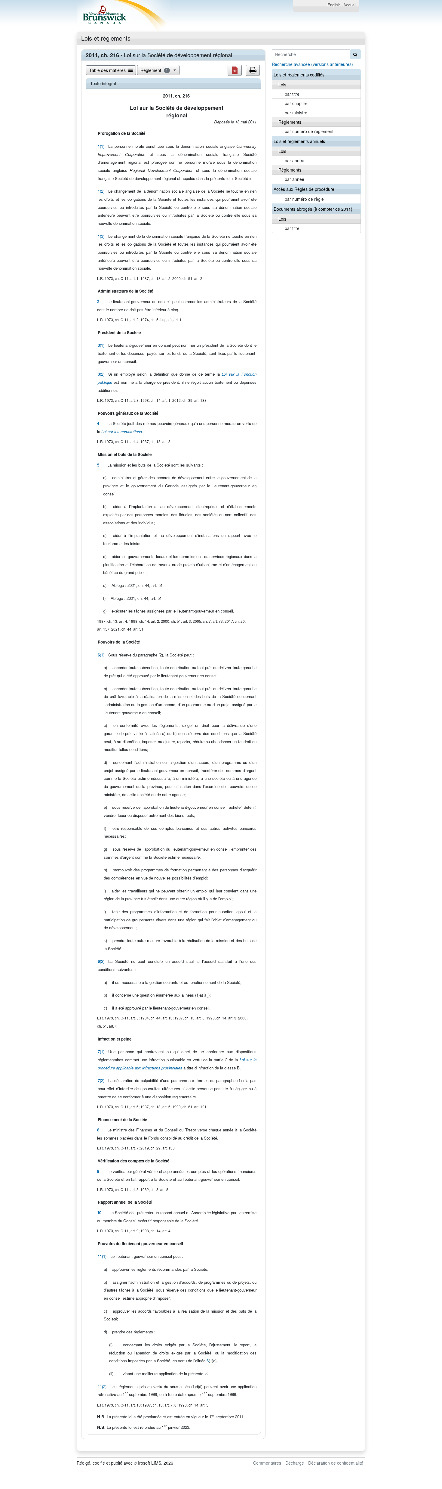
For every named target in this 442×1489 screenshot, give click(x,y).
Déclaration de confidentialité (335, 1463)
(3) (101, 236)
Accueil (349, 5)
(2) (101, 191)
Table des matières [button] (108, 70)
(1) (101, 146)
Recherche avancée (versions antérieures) (312, 64)
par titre (292, 94)
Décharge (294, 1463)
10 (99, 1212)
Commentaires (267, 1463)
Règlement (154, 70)
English (333, 5)
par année (294, 160)
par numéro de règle (304, 199)
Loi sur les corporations (121, 431)
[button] (235, 70)
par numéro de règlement (309, 131)
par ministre (296, 113)
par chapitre (296, 103)
